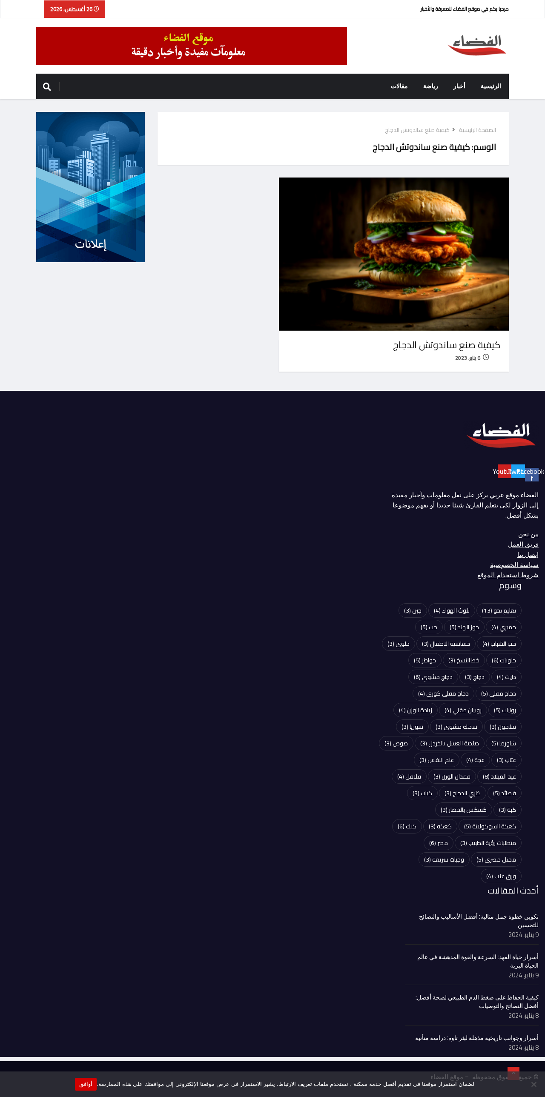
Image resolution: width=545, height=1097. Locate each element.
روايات (505, 710)
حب (429, 627)
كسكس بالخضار (464, 809)
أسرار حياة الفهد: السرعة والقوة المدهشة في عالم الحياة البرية (478, 961)
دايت (506, 676)
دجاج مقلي (498, 693)
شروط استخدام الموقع (508, 575)
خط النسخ (463, 660)
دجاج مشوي (433, 676)
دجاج (475, 676)
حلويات (504, 660)
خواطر (425, 660)
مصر (438, 842)
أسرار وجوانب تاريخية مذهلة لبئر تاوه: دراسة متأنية (477, 1038)
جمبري (503, 627)
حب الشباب (499, 643)
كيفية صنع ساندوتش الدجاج (446, 345)
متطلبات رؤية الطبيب (488, 842)
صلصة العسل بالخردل (449, 743)
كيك (407, 826)
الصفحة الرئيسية (477, 130)
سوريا (412, 726)
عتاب (506, 759)
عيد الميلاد (499, 776)
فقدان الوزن (451, 776)
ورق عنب (501, 876)
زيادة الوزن (415, 710)
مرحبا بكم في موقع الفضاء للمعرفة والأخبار (465, 9)
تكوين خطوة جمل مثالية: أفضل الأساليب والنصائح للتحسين (479, 921)
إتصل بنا (528, 555)
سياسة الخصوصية (514, 565)
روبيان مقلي (463, 710)
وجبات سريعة (444, 859)
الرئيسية (491, 86)
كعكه (440, 826)
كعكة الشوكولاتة (490, 826)
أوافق (85, 1083)
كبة (507, 809)
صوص (396, 743)
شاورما (503, 743)
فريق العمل (523, 544)
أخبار (459, 86)
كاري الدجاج (463, 793)
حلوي (398, 643)
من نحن (528, 534)
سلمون (503, 726)
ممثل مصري (496, 859)
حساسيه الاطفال (446, 643)
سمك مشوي (456, 726)
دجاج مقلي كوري (443, 693)
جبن (413, 610)
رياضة (430, 86)
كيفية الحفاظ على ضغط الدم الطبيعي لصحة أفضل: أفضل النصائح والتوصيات (477, 1002)
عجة (475, 759)
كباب (422, 793)
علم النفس (436, 759)
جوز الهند (464, 627)
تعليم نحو (499, 610)
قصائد (504, 793)
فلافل (409, 776)
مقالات (399, 86)
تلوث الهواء (452, 610)
